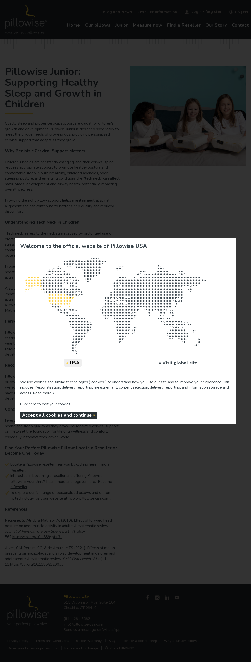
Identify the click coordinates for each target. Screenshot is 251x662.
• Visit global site (178, 363)
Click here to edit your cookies (45, 404)
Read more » (43, 393)
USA (73, 363)
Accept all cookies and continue (57, 415)
